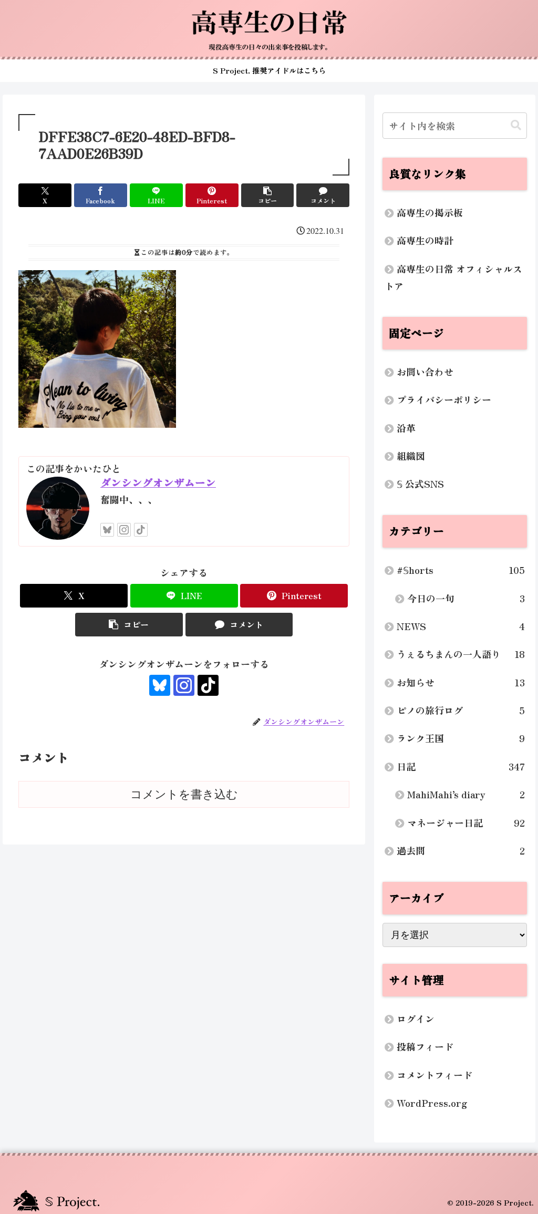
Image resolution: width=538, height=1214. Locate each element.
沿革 (406, 428)
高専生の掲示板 (430, 212)
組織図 (411, 455)
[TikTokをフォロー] (141, 530)
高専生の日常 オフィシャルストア (453, 277)
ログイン (415, 1018)
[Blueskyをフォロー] (107, 530)
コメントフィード (434, 1075)
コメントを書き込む (184, 794)
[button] (267, 195)
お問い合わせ (425, 371)
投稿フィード (425, 1046)
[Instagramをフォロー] (124, 530)
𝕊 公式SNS (420, 483)
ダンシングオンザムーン (158, 482)
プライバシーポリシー (444, 399)
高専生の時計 (425, 240)
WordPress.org (432, 1102)
